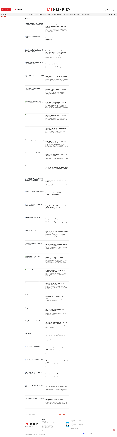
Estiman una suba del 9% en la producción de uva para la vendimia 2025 (56, 103)
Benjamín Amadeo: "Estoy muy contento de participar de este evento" (55, 206)
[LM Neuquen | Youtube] (114, 14)
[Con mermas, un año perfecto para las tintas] (34, 338)
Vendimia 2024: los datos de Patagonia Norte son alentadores (55, 129)
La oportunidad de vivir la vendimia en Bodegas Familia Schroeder (55, 258)
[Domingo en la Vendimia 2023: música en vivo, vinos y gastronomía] (34, 196)
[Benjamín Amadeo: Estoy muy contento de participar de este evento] (34, 209)
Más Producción (57, 14)
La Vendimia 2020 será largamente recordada (54, 400)
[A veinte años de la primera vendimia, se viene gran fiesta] (34, 351)
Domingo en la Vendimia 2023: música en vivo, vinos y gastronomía (56, 193)
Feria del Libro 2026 (11, 16)
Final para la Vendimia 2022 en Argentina (56, 296)
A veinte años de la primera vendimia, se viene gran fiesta (56, 348)
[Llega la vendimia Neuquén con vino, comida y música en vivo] (34, 222)
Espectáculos (70, 14)
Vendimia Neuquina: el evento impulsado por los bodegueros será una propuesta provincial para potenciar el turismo (56, 52)
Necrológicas (76, 14)
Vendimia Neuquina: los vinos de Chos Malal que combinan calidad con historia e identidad (56, 26)
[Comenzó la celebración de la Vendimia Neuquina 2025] (34, 93)
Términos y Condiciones (74, 428)
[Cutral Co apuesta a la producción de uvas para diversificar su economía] (34, 325)
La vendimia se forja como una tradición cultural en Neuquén (55, 309)
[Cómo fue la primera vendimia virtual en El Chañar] (34, 364)
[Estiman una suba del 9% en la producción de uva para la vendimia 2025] (34, 106)
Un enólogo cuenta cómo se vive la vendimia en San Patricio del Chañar (54, 64)
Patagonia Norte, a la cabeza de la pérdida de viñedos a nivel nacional (56, 77)
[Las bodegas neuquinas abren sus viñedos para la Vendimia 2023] (34, 248)
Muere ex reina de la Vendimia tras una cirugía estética (55, 180)
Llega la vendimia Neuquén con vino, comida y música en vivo (55, 219)
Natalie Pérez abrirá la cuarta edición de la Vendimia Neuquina (56, 154)
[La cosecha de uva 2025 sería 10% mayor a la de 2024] (34, 119)
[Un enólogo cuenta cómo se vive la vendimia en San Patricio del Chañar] (34, 67)
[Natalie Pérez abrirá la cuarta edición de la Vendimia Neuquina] (34, 157)
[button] (1, 14)
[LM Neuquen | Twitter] (109, 14)
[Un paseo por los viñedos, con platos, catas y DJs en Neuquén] (34, 235)
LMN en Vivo (18, 16)
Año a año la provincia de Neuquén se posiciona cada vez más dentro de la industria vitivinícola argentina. (56, 248)
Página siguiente (62, 414)
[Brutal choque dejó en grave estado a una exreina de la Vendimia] (34, 274)
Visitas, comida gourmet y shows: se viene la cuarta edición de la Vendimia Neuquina (56, 167)
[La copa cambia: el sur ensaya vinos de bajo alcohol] (34, 41)
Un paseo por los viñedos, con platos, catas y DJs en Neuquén (56, 232)
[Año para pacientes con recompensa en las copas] (34, 390)
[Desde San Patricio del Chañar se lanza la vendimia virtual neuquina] (34, 377)
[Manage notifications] (114, 430)
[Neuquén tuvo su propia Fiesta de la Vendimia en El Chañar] (34, 287)
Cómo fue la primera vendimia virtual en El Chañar (56, 361)
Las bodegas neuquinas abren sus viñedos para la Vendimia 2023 (56, 245)
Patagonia (87, 14)
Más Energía (50, 14)
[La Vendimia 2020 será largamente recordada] (34, 403)
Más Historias (25, 16)
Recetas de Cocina (32, 16)
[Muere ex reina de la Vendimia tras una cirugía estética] (34, 183)
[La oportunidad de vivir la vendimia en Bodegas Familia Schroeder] (34, 261)
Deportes (82, 14)
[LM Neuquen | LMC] (18, 9)
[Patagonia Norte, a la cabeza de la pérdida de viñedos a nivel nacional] (34, 80)
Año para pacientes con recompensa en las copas (56, 387)
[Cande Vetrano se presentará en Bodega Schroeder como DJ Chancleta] (34, 144)
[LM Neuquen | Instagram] (112, 14)
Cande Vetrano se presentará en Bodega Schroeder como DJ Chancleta (55, 141)
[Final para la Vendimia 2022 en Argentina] (34, 299)
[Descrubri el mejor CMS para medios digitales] (87, 434)
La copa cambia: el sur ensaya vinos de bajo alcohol (55, 38)
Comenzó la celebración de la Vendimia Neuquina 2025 (55, 90)
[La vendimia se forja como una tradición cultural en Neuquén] (34, 312)
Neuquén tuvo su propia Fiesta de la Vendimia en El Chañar (54, 284)
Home (29, 14)
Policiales (45, 14)
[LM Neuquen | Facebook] (107, 14)
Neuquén (40, 14)
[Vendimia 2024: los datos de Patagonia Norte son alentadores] (34, 131)
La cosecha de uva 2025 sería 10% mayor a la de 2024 (56, 116)
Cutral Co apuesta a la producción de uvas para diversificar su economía (56, 322)
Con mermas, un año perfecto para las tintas (55, 335)
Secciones (80, 425)
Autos (65, 14)
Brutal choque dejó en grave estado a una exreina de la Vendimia (56, 271)
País (62, 14)
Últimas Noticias (34, 14)
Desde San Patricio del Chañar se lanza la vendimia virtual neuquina (56, 374)
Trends (72, 425)
